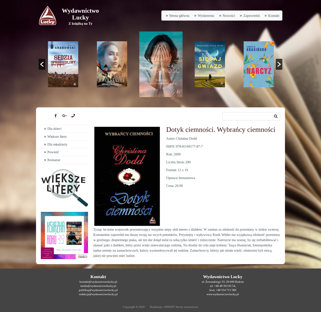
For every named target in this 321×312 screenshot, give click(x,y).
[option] (63, 64)
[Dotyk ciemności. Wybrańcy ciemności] (127, 176)
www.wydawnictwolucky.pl (223, 294)
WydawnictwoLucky (80, 14)
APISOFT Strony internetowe (181, 307)
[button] (42, 64)
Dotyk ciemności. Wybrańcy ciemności (220, 129)
